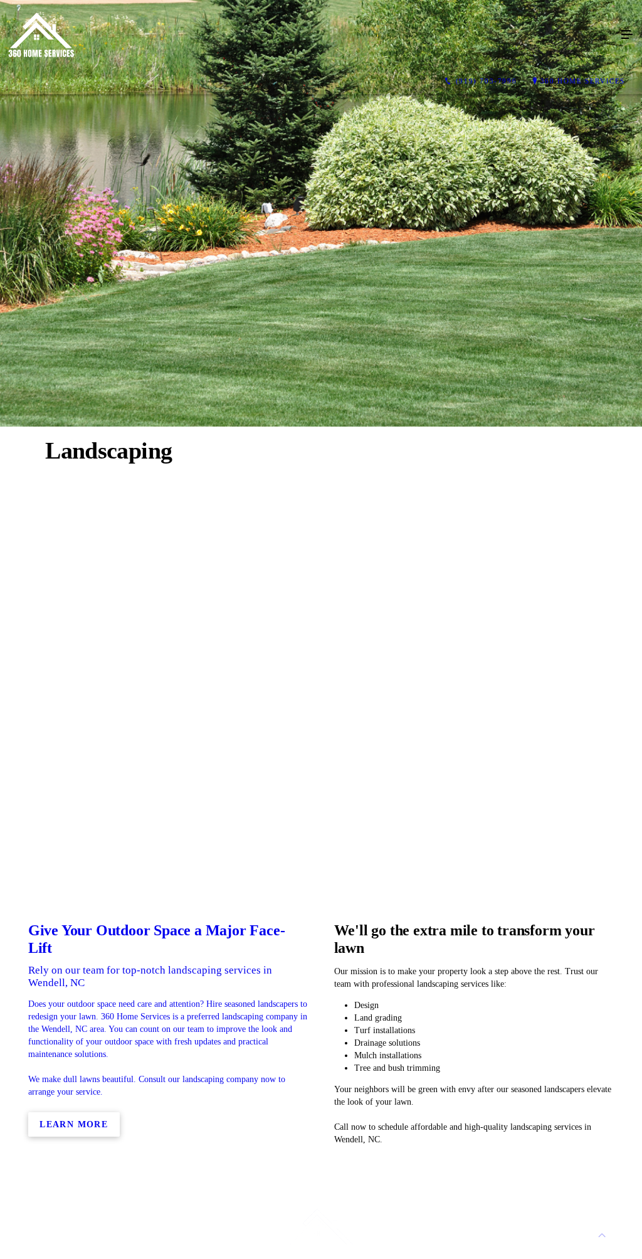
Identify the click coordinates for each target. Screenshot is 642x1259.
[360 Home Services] (308, 35)
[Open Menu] (627, 35)
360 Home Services (582, 81)
